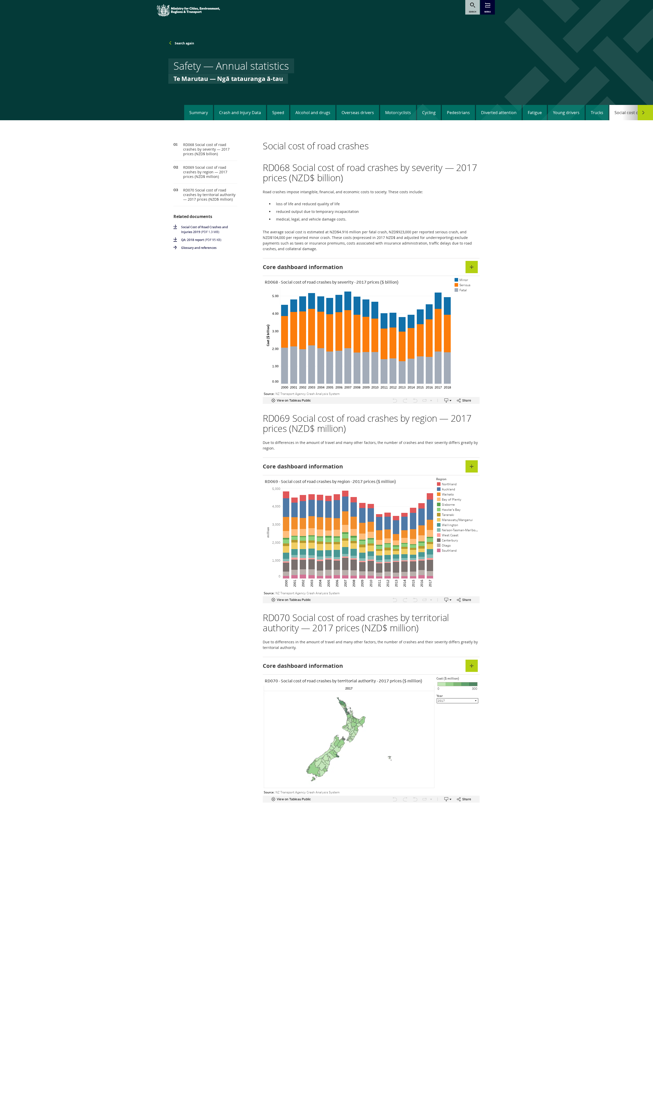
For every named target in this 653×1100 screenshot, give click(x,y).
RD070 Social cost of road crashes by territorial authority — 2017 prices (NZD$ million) (209, 195)
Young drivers (566, 112)
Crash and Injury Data (240, 112)
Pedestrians (458, 112)
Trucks (597, 112)
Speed (278, 112)
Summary (198, 112)
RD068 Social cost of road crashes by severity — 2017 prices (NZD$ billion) (206, 149)
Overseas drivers (358, 112)
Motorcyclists (398, 112)
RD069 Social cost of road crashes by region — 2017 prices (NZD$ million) (205, 172)
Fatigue (535, 112)
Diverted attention (499, 112)
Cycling (429, 112)
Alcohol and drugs (312, 112)
